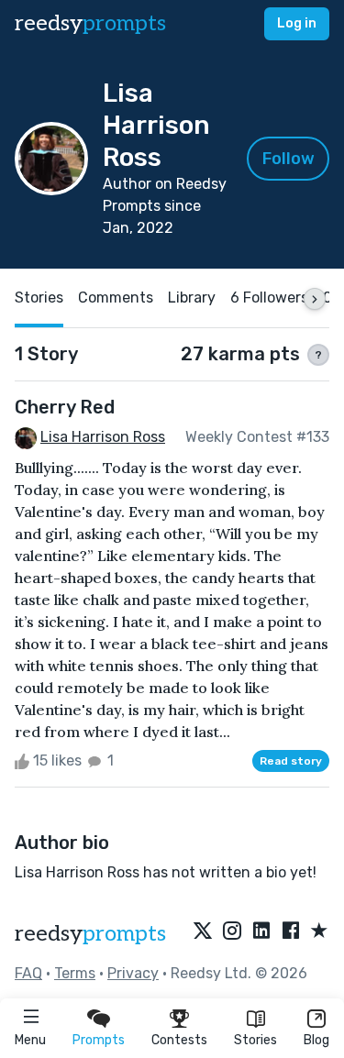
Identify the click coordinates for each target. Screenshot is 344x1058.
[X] (203, 931)
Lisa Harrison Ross (102, 437)
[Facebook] (291, 931)
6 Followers (269, 297)
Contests (179, 1040)
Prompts (98, 1040)
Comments (115, 297)
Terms (74, 973)
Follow (288, 159)
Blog (316, 1040)
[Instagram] (232, 931)
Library (192, 297)
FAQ (28, 973)
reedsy (90, 23)
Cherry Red (65, 407)
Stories (255, 1040)
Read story (291, 761)
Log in (296, 23)
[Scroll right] (315, 299)
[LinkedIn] (261, 931)
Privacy (133, 973)
